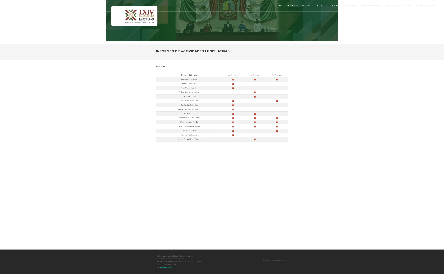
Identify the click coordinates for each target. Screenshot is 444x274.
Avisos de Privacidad (165, 268)
